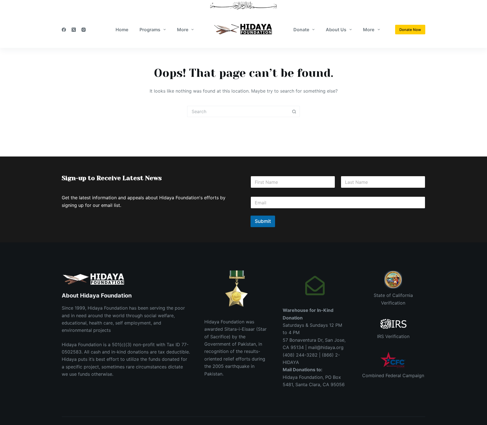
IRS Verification (393, 336)
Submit (263, 221)
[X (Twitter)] (74, 30)
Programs (150, 29)
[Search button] (294, 111)
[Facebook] (64, 30)
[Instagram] (83, 30)
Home (122, 29)
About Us (336, 29)
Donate (301, 29)
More (182, 29)
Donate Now (410, 29)
